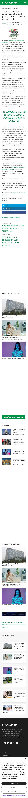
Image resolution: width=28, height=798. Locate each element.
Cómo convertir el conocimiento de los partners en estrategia (18, 441)
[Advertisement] (14, 271)
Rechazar (12, 787)
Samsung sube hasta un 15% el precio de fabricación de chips (19, 645)
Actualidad (5, 8)
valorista (17, 217)
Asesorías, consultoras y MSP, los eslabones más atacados (18, 680)
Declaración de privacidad (20, 795)
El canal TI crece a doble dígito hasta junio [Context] (19, 431)
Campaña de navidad (8, 217)
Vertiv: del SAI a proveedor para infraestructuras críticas (11, 241)
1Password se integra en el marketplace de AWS (19, 450)
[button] (26, 759)
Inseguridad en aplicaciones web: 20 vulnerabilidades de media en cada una (19, 656)
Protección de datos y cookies (8, 795)
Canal (9, 8)
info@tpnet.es (6, 622)
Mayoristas (15, 8)
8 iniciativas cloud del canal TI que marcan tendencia (13, 228)
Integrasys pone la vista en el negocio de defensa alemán (19, 460)
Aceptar (12, 783)
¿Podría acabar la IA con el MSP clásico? (19, 668)
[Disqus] (14, 385)
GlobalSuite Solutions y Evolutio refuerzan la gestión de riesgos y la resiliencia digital (19, 708)
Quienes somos (5, 755)
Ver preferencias (12, 791)
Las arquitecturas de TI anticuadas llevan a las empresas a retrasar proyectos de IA (19, 695)
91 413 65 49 (18, 622)
